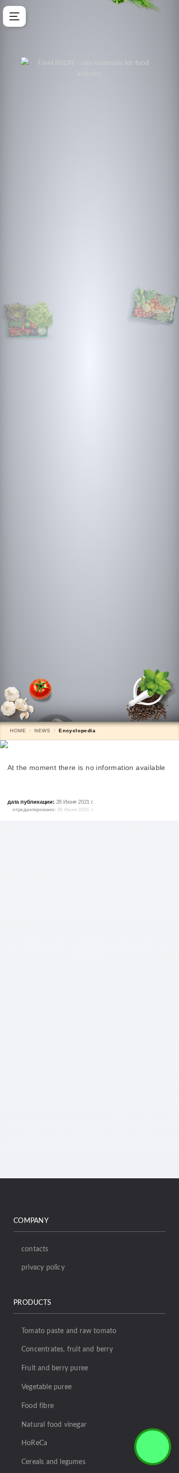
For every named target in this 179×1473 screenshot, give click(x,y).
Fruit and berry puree (54, 1368)
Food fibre (37, 1406)
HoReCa (34, 1443)
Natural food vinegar (54, 1424)
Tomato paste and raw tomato (68, 1331)
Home (18, 730)
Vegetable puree (46, 1387)
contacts (35, 1249)
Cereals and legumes (53, 1462)
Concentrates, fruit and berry (67, 1349)
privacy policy (43, 1267)
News (42, 730)
